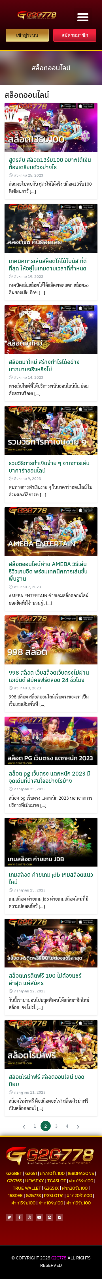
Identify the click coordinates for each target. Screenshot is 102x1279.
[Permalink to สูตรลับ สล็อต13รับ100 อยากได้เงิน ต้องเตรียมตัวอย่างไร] (51, 127)
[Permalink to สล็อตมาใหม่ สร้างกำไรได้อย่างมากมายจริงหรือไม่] (51, 329)
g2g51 (31, 1173)
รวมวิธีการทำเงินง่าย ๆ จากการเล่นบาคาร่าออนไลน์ (49, 466)
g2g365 (14, 1180)
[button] (83, 17)
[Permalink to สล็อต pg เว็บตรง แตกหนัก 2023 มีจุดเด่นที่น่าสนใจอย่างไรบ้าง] (51, 740)
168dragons (81, 1173)
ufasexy (34, 1180)
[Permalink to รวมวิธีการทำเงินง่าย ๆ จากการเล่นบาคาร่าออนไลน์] (51, 430)
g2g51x (51, 1188)
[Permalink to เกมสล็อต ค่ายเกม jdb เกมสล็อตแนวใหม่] (51, 841)
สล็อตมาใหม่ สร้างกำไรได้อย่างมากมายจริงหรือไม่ (44, 365)
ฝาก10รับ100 (52, 1173)
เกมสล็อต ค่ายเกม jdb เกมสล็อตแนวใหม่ (51, 878)
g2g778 (33, 1195)
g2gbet (14, 1173)
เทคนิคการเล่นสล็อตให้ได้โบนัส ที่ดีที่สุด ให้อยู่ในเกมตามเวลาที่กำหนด (48, 264)
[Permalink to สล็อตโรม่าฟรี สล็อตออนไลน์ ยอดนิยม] (51, 1044)
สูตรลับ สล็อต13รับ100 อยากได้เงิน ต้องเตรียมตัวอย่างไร (50, 163)
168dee (15, 1195)
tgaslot (56, 1180)
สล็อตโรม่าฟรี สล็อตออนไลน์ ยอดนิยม (46, 1080)
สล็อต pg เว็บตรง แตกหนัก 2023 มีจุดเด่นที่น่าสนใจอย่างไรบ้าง (49, 777)
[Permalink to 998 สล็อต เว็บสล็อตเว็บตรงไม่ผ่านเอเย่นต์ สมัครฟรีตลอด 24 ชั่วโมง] (51, 639)
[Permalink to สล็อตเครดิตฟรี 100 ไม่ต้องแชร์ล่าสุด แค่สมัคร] (51, 942)
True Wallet (27, 1188)
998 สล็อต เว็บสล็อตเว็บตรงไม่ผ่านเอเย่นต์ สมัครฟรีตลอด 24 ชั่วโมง (49, 676)
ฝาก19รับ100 (78, 1202)
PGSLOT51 (53, 1195)
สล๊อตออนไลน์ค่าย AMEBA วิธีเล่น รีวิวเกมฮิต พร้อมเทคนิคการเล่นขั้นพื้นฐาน (48, 571)
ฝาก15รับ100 (81, 1180)
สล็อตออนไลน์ (51, 67)
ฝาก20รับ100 (75, 1188)
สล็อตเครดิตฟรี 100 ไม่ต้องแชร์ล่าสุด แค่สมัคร (45, 979)
